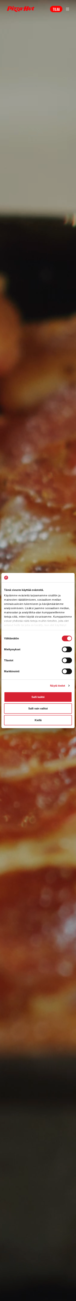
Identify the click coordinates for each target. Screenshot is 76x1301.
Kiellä (38, 719)
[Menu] (67, 9)
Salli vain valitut (38, 708)
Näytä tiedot (57, 685)
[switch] (67, 649)
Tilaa (56, 9)
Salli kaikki (38, 696)
